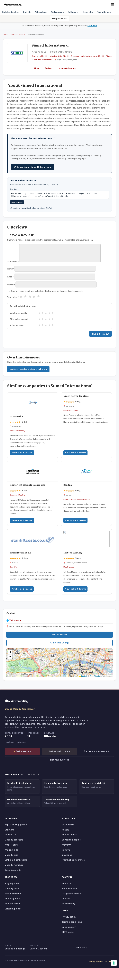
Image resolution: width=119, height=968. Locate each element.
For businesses (69, 888)
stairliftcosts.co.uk (20, 552)
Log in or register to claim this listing (28, 369)
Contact (66, 898)
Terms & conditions (72, 922)
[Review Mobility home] (16, 701)
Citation (13, 189)
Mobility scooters (14, 839)
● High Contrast (59, 18)
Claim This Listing (59, 643)
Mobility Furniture (71, 56)
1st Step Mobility (72, 552)
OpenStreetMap (96, 676)
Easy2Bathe (16, 416)
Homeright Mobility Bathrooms (27, 484)
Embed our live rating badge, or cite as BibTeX (31, 208)
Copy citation (16, 202)
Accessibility (68, 903)
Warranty (66, 845)
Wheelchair (47, 60)
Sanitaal (67, 484)
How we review (12, 903)
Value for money (17, 325)
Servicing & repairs (72, 839)
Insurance (67, 855)
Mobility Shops (105, 56)
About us (66, 883)
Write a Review (59, 634)
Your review (13, 262)
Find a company (13, 893)
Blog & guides (12, 883)
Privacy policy (69, 917)
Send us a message (15, 948)
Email (10, 277)
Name (10, 269)
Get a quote (68, 824)
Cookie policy (69, 927)
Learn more (92, 25)
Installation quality (18, 313)
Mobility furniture (14, 865)
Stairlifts (27, 12)
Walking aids (11, 850)
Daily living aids (13, 870)
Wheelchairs (41, 12)
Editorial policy (12, 908)
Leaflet (84, 676)
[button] (59, 660)
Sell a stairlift (69, 834)
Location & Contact (67, 68)
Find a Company (104, 12)
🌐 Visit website (13, 620)
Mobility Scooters (10, 12)
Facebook (9, 742)
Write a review (22, 751)
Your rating (13, 297)
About (37, 68)
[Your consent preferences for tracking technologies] (114, 963)
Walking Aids (57, 12)
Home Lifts (87, 12)
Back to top (81, 947)
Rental (65, 829)
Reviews (48, 68)
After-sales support (19, 319)
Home (5, 34)
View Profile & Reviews (21, 453)
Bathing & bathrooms (16, 860)
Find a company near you (96, 751)
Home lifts (10, 834)
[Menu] (113, 4)
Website (11, 285)
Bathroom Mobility (17, 34)
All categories (12, 898)
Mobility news (12, 888)
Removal (66, 850)
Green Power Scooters (76, 395)
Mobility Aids (56, 56)
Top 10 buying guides (16, 824)
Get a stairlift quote (59, 751)
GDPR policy (68, 932)
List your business (59, 759)
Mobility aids (11, 855)
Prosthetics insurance (73, 860)
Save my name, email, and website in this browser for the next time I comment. (47, 291)
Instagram (21, 742)
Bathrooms (73, 12)
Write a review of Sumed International (33, 167)
